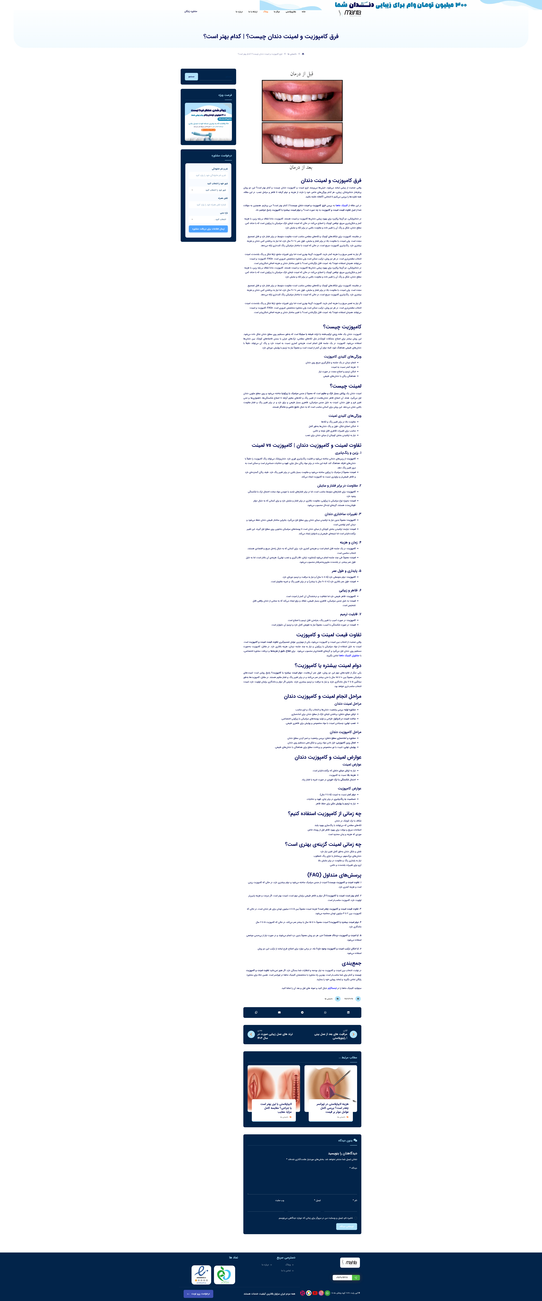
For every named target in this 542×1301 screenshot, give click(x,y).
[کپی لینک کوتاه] (256, 1012)
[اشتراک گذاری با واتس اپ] (325, 1012)
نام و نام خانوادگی (220, 169)
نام (355, 1200)
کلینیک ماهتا (342, 205)
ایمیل (317, 1200)
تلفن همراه (223, 198)
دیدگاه (353, 1168)
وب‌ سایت (279, 1200)
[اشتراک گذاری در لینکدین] (348, 1012)
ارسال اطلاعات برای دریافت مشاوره (208, 229)
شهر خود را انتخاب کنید (217, 183)
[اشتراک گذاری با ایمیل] (279, 1012)
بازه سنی (224, 213)
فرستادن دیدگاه (347, 1226)
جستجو (191, 76)
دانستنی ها (329, 998)
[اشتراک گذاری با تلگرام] (302, 1012)
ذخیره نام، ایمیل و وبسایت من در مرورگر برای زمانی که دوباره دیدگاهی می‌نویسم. (315, 1218)
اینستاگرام (332, 988)
